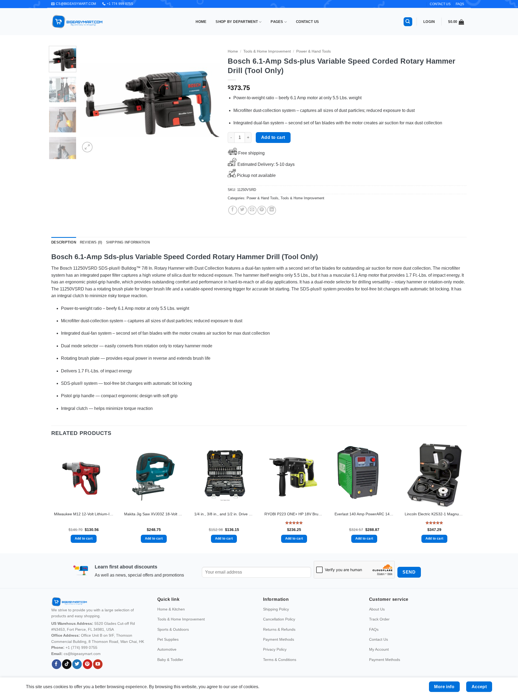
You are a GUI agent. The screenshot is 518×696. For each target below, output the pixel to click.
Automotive (166, 649)
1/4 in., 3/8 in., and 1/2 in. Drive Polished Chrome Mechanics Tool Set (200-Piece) (224, 514)
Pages (277, 22)
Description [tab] (63, 242)
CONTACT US (440, 4)
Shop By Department (237, 22)
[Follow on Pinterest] (87, 664)
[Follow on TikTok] (66, 664)
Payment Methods (278, 639)
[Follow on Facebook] (56, 664)
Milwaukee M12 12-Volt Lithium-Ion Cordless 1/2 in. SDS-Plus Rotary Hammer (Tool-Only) (83, 514)
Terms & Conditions (279, 659)
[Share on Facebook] (232, 210)
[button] (408, 21)
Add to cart (273, 137)
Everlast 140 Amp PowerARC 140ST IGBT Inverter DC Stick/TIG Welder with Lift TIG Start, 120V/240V (364, 514)
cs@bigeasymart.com (82, 654)
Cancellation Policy (279, 619)
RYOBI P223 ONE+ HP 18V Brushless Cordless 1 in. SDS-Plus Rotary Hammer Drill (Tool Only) (294, 514)
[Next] (210, 100)
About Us (377, 609)
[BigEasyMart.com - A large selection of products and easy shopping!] (77, 21)
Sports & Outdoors (173, 629)
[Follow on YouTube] (98, 664)
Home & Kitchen (171, 609)
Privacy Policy (275, 649)
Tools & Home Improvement (267, 51)
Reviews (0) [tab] (91, 242)
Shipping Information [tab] (128, 242)
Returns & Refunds (279, 629)
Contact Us (307, 22)
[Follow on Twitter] (77, 664)
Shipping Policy (276, 609)
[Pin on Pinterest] (261, 210)
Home (201, 22)
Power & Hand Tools (313, 51)
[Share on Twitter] (242, 210)
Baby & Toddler (170, 659)
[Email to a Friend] (252, 210)
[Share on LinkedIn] (271, 210)
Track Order (379, 619)
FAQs (460, 4)
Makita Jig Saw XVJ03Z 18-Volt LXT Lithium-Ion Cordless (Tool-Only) (153, 514)
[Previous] (90, 100)
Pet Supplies (168, 639)
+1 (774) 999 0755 (81, 647)
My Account (379, 649)
